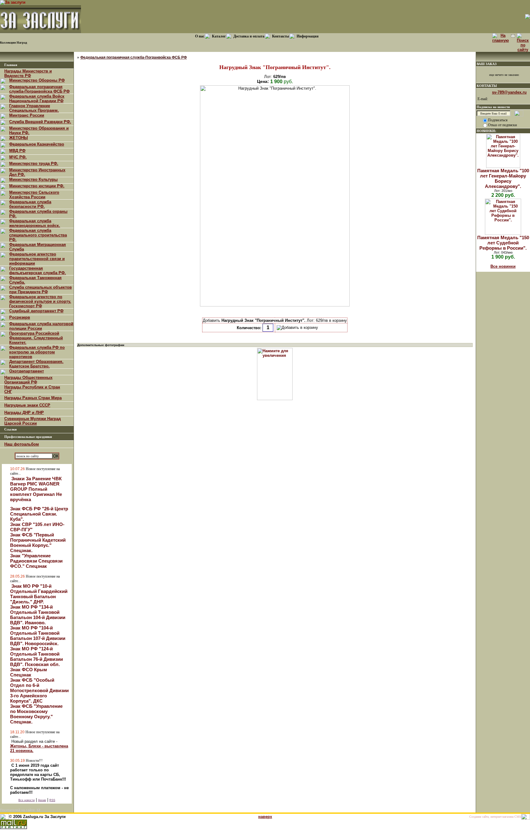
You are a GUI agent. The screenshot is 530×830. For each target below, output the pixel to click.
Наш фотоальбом (21, 444)
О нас (199, 36)
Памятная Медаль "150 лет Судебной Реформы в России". (503, 243)
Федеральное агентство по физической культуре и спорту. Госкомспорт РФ (40, 301)
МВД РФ (17, 150)
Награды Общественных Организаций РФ (28, 379)
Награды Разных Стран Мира (33, 398)
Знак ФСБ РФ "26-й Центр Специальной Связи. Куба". (39, 514)
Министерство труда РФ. (33, 163)
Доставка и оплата (248, 36)
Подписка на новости (493, 107)
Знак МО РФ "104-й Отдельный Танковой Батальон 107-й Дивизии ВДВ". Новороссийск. (37, 635)
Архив (42, 800)
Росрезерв (19, 317)
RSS (52, 800)
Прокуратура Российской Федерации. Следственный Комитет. (36, 338)
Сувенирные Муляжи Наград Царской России (32, 421)
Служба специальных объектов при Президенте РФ (40, 289)
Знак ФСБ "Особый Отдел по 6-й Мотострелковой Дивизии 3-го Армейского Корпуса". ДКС (39, 690)
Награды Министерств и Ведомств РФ (28, 73)
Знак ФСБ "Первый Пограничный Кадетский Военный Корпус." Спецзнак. (38, 542)
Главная (10, 65)
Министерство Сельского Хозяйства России (34, 194)
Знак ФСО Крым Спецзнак (28, 672)
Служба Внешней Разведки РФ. (40, 121)
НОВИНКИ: (486, 131)
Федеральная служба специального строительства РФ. (38, 235)
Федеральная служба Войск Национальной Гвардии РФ (36, 98)
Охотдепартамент (26, 371)
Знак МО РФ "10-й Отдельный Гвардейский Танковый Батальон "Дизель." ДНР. (38, 593)
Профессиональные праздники (28, 436)
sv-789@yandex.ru (509, 92)
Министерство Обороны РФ (37, 80)
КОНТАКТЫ (487, 86)
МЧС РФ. (18, 157)
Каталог (219, 36)
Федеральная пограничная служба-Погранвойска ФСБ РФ (39, 89)
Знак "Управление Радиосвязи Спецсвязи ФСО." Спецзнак (36, 561)
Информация (308, 36)
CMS (517, 816)
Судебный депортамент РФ (36, 311)
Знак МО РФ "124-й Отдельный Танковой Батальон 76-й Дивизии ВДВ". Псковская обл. (36, 656)
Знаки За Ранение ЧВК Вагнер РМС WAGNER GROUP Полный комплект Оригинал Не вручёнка (36, 489)
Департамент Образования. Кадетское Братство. (36, 363)
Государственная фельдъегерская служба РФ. (37, 270)
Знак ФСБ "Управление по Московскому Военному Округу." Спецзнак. (36, 713)
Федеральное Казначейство (36, 144)
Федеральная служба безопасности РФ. (30, 204)
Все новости (26, 800)
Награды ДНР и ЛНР (24, 412)
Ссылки (10, 429)
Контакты (280, 36)
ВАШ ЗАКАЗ (487, 64)
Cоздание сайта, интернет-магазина (491, 816)
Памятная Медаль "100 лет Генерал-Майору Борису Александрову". (503, 178)
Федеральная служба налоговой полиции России (41, 326)
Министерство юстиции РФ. (36, 186)
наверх (265, 816)
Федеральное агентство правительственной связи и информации (37, 259)
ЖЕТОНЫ (18, 137)
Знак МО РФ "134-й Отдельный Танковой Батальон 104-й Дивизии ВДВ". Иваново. (37, 614)
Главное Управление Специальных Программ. (34, 108)
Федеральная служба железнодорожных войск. (34, 223)
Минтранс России (26, 115)
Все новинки (503, 266)
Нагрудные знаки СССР (27, 405)
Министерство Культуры (33, 179)
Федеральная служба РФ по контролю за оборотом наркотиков (37, 352)
